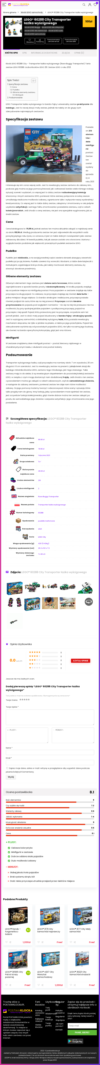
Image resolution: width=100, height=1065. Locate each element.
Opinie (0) (79, 52)
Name (9, 748)
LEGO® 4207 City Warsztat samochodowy (45, 974)
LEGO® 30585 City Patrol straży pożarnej (14, 974)
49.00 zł (41, 471)
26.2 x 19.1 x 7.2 (44, 548)
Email (9, 758)
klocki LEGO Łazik (56, 30)
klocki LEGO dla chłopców (52, 27)
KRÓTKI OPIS (11, 52)
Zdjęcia (66, 52)
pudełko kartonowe (46, 521)
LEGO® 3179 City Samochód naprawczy (48, 930)
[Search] (84, 4)
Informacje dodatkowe (44, 52)
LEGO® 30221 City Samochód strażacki (80, 973)
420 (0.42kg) (43, 543)
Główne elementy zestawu (24, 92)
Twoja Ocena (11, 700)
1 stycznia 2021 (44, 455)
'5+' (39, 461)
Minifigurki (19, 95)
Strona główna (9, 12)
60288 (40, 513)
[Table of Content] (33, 81)
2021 (40, 529)
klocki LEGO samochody (32, 12)
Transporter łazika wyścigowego (52, 504)
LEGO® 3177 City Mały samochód (80, 930)
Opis (24, 52)
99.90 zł (41, 439)
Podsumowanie (16, 97)
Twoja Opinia (12, 707)
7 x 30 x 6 (41, 554)
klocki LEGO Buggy (32, 27)
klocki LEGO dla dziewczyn (36, 30)
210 (39, 480)
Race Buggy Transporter (48, 496)
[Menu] (4, 4)
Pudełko (16, 90)
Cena (14, 87)
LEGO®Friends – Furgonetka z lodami (13, 932)
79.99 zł (41, 449)
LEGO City (42, 537)
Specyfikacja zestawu (18, 84)
